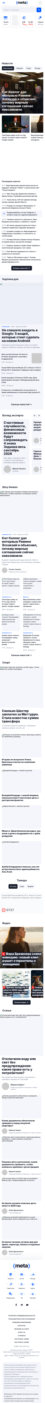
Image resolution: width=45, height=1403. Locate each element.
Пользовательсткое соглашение (21, 1319)
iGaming (32, 1298)
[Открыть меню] (4, 3)
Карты (33, 1288)
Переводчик (10, 1298)
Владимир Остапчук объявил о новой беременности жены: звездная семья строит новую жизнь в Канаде (32, 641)
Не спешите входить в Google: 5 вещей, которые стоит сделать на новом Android (20, 335)
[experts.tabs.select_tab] (35, 415)
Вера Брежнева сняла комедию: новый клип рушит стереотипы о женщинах (32, 602)
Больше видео (20, 1002)
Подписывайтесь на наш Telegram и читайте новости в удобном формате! (22, 213)
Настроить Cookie (21, 1339)
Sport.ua (21, 1332)
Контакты (22, 1325)
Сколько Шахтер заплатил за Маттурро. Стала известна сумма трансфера (20, 716)
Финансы (22, 1288)
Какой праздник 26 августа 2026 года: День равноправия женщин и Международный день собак (20, 380)
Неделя (30, 886)
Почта (22, 1278)
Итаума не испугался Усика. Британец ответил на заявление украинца (18, 762)
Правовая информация (21, 1322)
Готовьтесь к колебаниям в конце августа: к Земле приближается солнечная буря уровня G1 (20, 391)
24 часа (13, 886)
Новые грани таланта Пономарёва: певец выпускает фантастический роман (10, 639)
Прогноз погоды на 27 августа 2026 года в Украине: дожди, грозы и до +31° (16, 984)
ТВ (22, 1298)
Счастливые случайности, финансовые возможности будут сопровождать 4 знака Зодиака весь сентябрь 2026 (16, 438)
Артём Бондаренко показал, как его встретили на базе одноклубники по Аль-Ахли (20, 869)
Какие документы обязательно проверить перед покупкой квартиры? (18, 1123)
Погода (37, 68)
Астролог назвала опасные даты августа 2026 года (19, 1204)
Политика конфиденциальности (21, 1316)
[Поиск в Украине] (39, 10)
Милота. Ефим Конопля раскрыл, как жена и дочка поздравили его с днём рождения (21, 833)
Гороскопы (10, 1288)
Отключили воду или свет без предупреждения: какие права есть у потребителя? (19, 1066)
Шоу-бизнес (8, 68)
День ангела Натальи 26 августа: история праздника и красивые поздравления (14, 356)
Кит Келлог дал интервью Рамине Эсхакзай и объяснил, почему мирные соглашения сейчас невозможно (19, 546)
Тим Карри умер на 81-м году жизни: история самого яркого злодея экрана (14, 137)
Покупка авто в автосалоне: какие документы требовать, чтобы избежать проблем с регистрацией (20, 1164)
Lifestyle (19, 68)
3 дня (22, 886)
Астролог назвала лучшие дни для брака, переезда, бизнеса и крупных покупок (21, 1244)
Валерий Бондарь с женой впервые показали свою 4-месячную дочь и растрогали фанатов (20, 798)
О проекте (22, 1335)
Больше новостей (20, 404)
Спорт (28, 68)
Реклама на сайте (21, 1329)
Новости (11, 1278)
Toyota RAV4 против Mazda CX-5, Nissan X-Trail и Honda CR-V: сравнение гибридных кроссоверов (21, 369)
